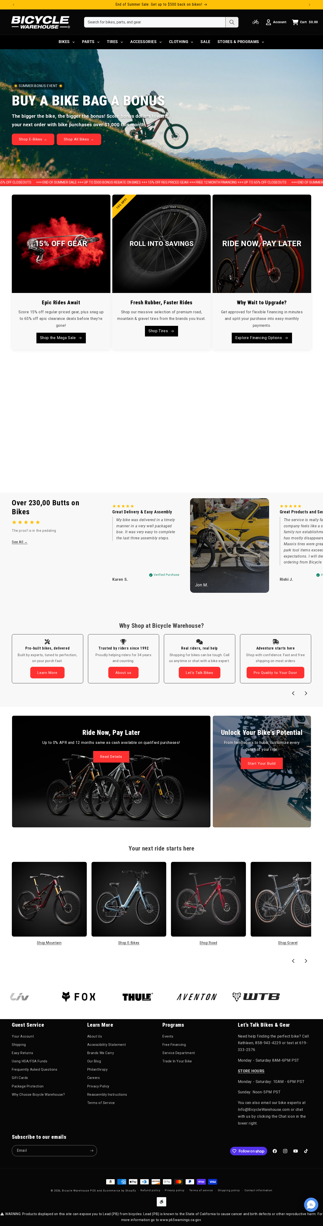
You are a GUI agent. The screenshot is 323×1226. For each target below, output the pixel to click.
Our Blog (94, 1061)
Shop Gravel (288, 943)
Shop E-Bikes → (33, 139)
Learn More (47, 673)
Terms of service (201, 1190)
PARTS (88, 41)
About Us (94, 1036)
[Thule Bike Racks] (109, 996)
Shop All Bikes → (79, 139)
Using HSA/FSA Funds (29, 1061)
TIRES (112, 41)
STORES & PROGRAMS (238, 41)
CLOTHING (178, 41)
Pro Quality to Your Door (275, 673)
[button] (311, 1205)
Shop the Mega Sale (58, 337)
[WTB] (227, 997)
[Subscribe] (91, 1150)
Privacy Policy (98, 1086)
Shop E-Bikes (129, 943)
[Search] (231, 22)
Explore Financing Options (258, 337)
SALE (205, 41)
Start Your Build (262, 763)
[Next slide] (306, 693)
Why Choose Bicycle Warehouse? (38, 1094)
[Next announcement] (309, 4)
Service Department (178, 1053)
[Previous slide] (293, 693)
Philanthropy (97, 1070)
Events (168, 1036)
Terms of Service (101, 1103)
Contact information (258, 1190)
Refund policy (150, 1190)
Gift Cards (20, 1078)
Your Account (23, 1036)
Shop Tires (158, 331)
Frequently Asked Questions (34, 1070)
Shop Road (208, 943)
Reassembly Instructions (107, 1094)
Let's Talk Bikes (199, 673)
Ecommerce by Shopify (119, 1190)
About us (123, 673)
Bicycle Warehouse (75, 1190)
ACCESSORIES (143, 41)
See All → (19, 542)
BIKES (64, 41)
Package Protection (28, 1086)
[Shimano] (286, 996)
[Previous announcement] (13, 4)
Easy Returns (22, 1053)
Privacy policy (174, 1190)
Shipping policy (229, 1190)
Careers (93, 1078)
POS (93, 1190)
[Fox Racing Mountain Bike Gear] (49, 996)
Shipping (19, 1045)
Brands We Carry (100, 1053)
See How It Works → (37, 456)
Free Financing (174, 1045)
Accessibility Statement (106, 1045)
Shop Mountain (49, 943)
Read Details (111, 757)
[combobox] (154, 22)
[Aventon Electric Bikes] (168, 997)
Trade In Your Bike (177, 1061)
